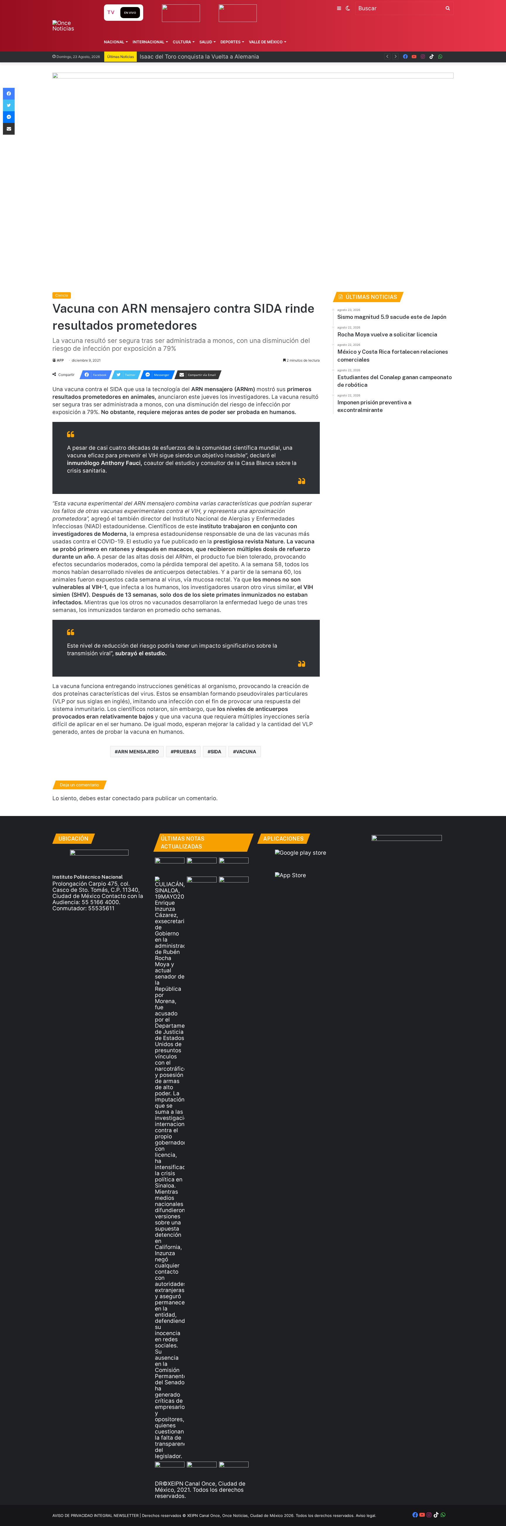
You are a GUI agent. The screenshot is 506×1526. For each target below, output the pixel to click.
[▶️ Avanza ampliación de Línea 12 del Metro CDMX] (201, 1470)
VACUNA (246, 752)
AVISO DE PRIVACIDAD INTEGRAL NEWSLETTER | (97, 1515)
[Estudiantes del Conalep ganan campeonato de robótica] (169, 1470)
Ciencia (61, 295)
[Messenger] (9, 117)
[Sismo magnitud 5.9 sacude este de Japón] (169, 866)
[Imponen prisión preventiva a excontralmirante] (201, 885)
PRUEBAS (185, 752)
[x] (449, 57)
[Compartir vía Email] (9, 129)
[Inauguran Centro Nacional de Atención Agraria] (234, 1470)
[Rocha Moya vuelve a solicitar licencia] (169, 1168)
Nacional (114, 42)
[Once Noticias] (72, 25)
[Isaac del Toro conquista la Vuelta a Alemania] (201, 866)
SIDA (216, 752)
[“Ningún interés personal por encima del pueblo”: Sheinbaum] (234, 866)
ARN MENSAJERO (138, 752)
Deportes (230, 42)
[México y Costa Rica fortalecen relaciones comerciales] (234, 885)
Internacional (148, 42)
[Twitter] (9, 105)
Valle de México (266, 42)
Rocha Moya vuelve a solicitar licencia (190, 56)
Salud (205, 42)
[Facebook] (9, 94)
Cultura (182, 42)
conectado (126, 798)
